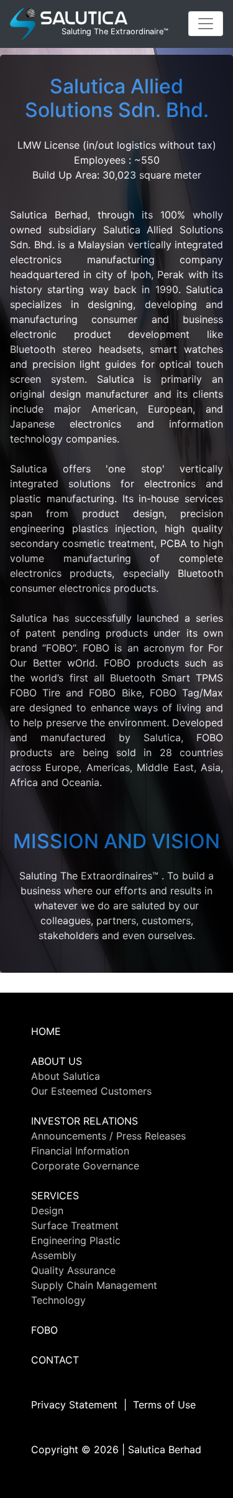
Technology (58, 1300)
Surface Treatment (75, 1225)
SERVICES (55, 1195)
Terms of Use (164, 1404)
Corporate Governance (85, 1165)
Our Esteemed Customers (91, 1091)
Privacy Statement (74, 1404)
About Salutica (65, 1076)
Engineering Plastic (76, 1240)
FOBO (44, 1330)
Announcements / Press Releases (108, 1136)
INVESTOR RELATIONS (84, 1121)
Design (47, 1210)
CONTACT (55, 1360)
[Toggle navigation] (205, 23)
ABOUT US (56, 1061)
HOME (46, 1031)
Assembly (53, 1255)
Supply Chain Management (94, 1285)
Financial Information (80, 1151)
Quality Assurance (73, 1270)
